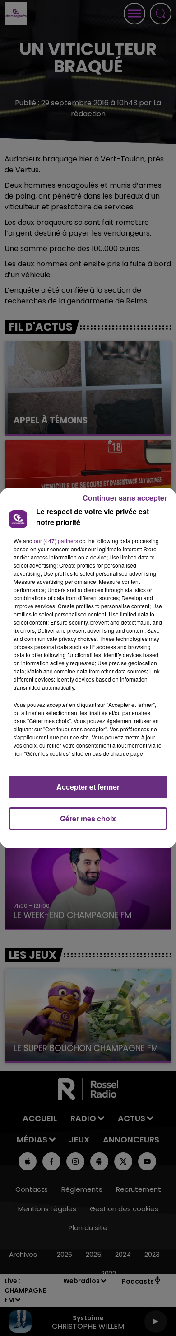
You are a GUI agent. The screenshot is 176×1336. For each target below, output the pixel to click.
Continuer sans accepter (125, 498)
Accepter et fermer (88, 787)
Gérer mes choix (88, 818)
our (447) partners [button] (56, 541)
